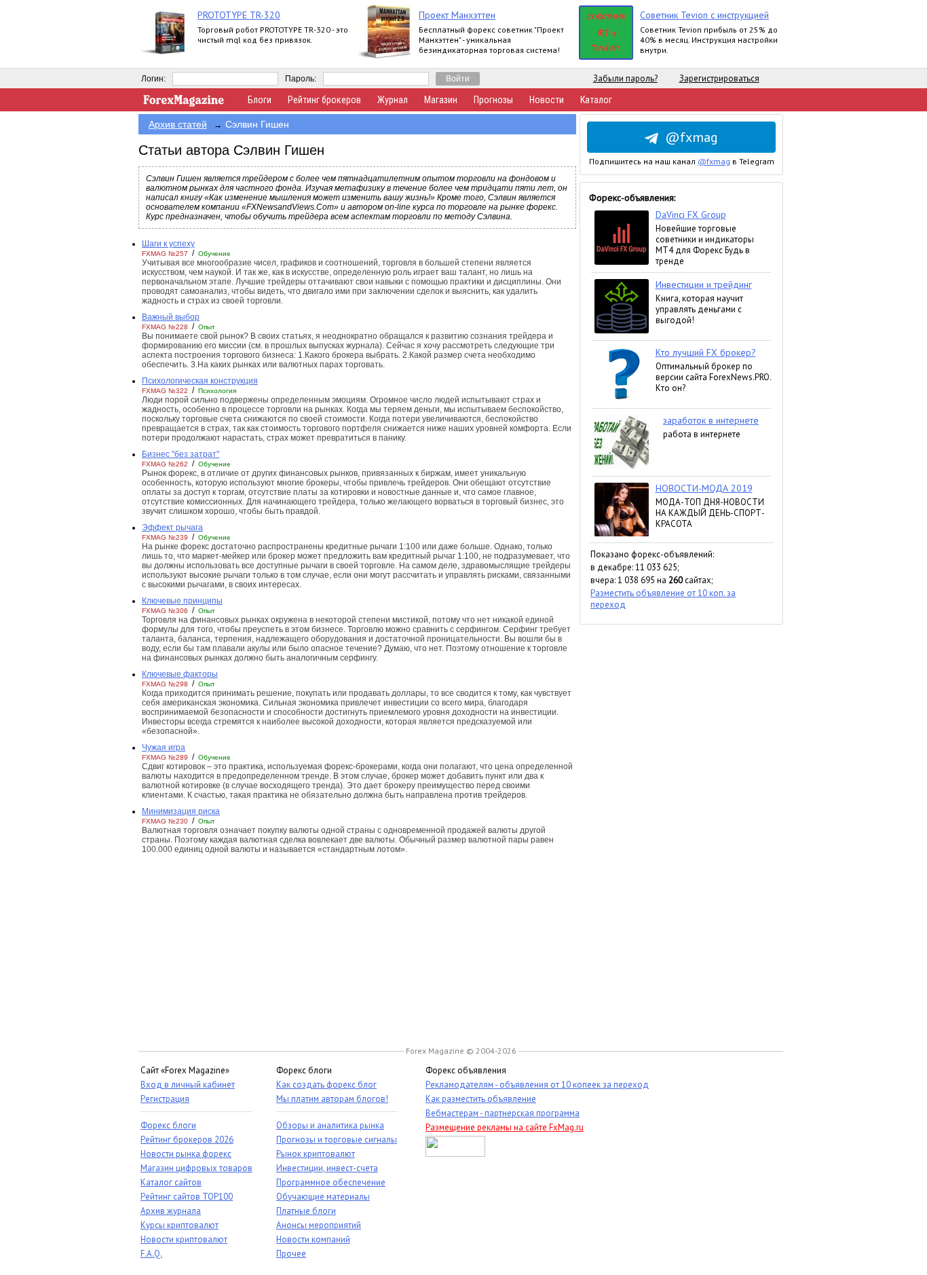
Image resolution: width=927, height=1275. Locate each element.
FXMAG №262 (165, 464)
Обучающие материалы (323, 1196)
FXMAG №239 (165, 537)
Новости (546, 99)
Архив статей (178, 124)
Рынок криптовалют (315, 1154)
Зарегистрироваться (719, 78)
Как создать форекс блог (326, 1084)
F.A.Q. (151, 1253)
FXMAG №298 (165, 684)
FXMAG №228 (165, 327)
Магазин (440, 99)
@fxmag (691, 137)
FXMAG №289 (165, 757)
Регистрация (164, 1099)
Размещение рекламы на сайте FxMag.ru (504, 1127)
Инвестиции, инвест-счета (327, 1168)
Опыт (206, 327)
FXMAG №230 (165, 821)
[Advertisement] (681, 828)
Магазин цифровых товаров (196, 1168)
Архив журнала (170, 1211)
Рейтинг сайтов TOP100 (186, 1196)
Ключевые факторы (180, 674)
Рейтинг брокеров (324, 99)
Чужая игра (163, 747)
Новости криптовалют (183, 1239)
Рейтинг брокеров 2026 (186, 1139)
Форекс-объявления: (632, 197)
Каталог (596, 99)
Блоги (259, 99)
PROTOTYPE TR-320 (238, 15)
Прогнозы (493, 99)
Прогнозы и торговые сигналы (336, 1139)
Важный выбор (171, 317)
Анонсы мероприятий (318, 1225)
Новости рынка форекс (185, 1154)
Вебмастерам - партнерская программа (502, 1113)
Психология (217, 390)
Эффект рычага (172, 527)
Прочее (291, 1253)
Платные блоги (306, 1211)
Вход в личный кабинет (187, 1084)
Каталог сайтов (171, 1182)
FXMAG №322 (165, 390)
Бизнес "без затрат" (180, 454)
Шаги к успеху (168, 243)
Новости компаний (313, 1239)
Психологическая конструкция (200, 381)
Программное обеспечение (330, 1182)
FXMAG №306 (165, 610)
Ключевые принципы (182, 601)
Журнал (392, 99)
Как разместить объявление (480, 1099)
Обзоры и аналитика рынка (330, 1125)
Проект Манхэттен (457, 15)
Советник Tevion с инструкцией (704, 15)
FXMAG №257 (165, 253)
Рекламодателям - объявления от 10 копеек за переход (537, 1084)
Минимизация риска (181, 811)
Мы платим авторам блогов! (332, 1099)
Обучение (214, 253)
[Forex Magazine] (184, 103)
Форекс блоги (168, 1125)
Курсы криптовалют (179, 1225)
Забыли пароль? (625, 78)
